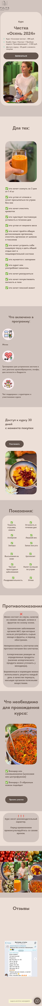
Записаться (21, 56)
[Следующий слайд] (35, 958)
